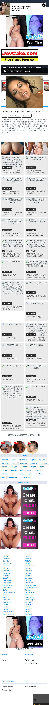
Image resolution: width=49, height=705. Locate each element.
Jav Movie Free (8, 612)
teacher (39, 474)
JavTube (6, 561)
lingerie (14, 470)
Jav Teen (6, 607)
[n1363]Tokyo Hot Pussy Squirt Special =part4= (35, 234)
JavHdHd (28, 559)
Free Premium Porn (31, 588)
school (21, 474)
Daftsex (5, 590)
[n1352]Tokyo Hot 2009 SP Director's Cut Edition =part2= (12, 214)
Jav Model (28, 578)
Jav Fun (6, 604)
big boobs (23, 460)
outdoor (5, 474)
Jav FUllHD (7, 600)
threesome (13, 477)
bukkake (5, 463)
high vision (19, 112)
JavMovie (28, 614)
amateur (5, 460)
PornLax (28, 590)
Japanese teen (8, 580)
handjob (13, 467)
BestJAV (6, 578)
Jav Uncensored (8, 614)
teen (3, 477)
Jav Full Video (30, 592)
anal (13, 460)
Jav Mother (7, 573)
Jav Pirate (28, 602)
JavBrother (7, 588)
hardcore (24, 467)
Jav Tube (6, 609)
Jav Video (6, 595)
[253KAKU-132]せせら (35, 358)
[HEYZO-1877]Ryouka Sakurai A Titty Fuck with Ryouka (12, 193)
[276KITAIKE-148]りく (35, 317)
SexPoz (5, 575)
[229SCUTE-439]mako (35, 400)
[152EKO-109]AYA (9, 275)
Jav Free (28, 568)
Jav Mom (6, 571)
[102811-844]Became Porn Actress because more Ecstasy (12, 235)
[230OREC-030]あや (10, 358)
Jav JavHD (29, 604)
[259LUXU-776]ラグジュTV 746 (36, 297)
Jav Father (28, 575)
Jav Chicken (29, 595)
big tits (33, 460)
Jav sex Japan (30, 600)
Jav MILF (28, 609)
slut (4, 116)
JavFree (28, 556)
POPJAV (28, 561)
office (37, 470)
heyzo (33, 467)
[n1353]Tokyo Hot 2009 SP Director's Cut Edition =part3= (36, 214)
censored (26, 116)
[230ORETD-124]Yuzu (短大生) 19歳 (36, 380)
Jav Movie (28, 571)
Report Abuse (7, 687)
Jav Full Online (30, 566)
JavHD (27, 563)
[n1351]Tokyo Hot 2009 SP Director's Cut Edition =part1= (36, 193)
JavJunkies (7, 559)
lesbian (4, 470)
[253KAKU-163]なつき (11, 379)
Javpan (27, 607)
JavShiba (28, 580)
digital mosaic (14, 116)
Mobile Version (30, 687)
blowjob (30, 112)
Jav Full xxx (29, 583)
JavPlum (28, 573)
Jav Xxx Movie (8, 585)
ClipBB (5, 597)
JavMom (6, 568)
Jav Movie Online (9, 592)
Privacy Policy (29, 660)
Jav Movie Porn (30, 585)
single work (7, 112)
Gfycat (27, 612)
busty (14, 463)
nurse (29, 470)
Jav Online (6, 566)
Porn (4, 660)
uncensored (25, 477)
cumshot (44, 463)
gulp (38, 112)
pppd (13, 474)
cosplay (34, 463)
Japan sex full (30, 597)
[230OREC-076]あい (10, 338)
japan (42, 467)
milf (21, 470)
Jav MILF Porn (8, 563)
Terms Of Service (31, 663)
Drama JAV (7, 602)
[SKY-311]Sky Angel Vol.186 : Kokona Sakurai (36, 172)
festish (4, 467)
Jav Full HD (7, 556)
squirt (30, 474)
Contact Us (6, 690)
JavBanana (7, 583)
